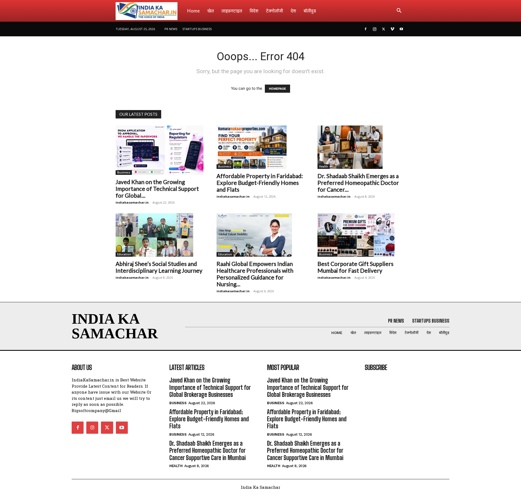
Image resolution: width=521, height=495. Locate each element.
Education (124, 254)
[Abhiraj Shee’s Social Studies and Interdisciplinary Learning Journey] (160, 235)
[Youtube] (401, 29)
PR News (170, 29)
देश (293, 11)
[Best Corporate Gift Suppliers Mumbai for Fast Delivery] (361, 235)
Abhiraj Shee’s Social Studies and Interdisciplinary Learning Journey (159, 267)
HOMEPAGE (277, 89)
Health (323, 166)
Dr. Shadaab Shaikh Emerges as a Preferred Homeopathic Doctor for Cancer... (358, 182)
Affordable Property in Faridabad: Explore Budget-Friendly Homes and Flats (260, 182)
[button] (398, 11)
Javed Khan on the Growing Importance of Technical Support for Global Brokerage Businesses (210, 387)
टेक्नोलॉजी (274, 11)
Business (123, 172)
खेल (210, 11)
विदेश (254, 11)
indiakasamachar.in (132, 202)
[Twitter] (383, 29)
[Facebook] (365, 29)
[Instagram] (374, 29)
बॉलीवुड (310, 11)
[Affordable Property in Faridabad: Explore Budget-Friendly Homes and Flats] (260, 147)
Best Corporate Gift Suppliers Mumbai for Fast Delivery (355, 267)
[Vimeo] (392, 29)
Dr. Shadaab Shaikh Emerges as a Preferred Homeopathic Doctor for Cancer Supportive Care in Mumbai (207, 450)
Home (193, 11)
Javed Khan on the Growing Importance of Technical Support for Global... (157, 188)
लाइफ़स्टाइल (231, 11)
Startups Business (197, 29)
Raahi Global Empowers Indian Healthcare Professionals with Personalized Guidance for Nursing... (255, 273)
